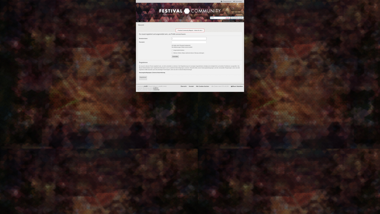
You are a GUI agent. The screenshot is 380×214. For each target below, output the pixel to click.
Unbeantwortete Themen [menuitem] (229, 21)
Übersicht (184, 86)
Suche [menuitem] (141, 21)
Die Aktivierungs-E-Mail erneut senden (182, 47)
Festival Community (173, 9)
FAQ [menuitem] (138, 21)
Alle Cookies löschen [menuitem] (202, 86)
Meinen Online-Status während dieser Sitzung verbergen (188, 53)
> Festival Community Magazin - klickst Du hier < (190, 30)
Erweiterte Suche (237, 18)
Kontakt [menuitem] (191, 86)
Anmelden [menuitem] (238, 1)
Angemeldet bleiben (178, 50)
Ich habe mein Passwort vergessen (181, 45)
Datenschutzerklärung (158, 72)
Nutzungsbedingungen (145, 72)
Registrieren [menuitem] (227, 1)
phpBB (145, 86)
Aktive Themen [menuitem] (239, 21)
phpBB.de (155, 88)
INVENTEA (156, 90)
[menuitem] (237, 86)
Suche (228, 18)
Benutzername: (143, 38)
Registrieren (143, 77)
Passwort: (142, 42)
